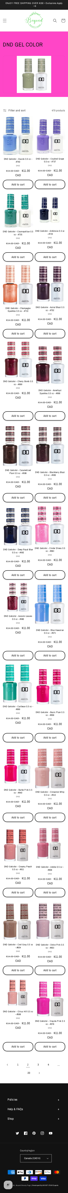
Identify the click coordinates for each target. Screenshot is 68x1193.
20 (29, 1073)
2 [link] (28, 1065)
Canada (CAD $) (32, 1158)
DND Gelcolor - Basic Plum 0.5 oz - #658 (50, 714)
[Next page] (39, 1073)
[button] (5, 20)
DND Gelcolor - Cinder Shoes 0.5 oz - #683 (50, 550)
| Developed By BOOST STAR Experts (44, 1185)
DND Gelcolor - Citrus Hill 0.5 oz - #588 (18, 1013)
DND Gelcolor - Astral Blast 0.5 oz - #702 (50, 309)
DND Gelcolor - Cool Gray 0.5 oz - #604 (18, 946)
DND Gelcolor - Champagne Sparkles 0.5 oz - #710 (17, 310)
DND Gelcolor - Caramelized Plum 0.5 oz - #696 (18, 472)
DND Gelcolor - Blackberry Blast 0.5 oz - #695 (50, 474)
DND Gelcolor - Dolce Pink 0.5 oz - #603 (50, 946)
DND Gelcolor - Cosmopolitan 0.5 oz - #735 (18, 233)
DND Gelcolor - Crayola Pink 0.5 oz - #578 (50, 1023)
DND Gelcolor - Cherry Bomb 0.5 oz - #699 (18, 383)
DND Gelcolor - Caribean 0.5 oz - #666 (18, 708)
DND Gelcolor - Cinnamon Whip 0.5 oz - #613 (50, 793)
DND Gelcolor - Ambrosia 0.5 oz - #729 (50, 232)
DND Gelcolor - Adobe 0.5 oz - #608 (50, 868)
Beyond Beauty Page (23, 1185)
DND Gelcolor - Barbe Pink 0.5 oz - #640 (18, 791)
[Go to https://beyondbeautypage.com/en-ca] (34, 20)
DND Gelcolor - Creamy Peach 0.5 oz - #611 (18, 868)
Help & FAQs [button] (15, 1109)
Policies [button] (13, 1099)
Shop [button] (11, 1119)
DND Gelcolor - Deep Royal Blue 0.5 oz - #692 (18, 551)
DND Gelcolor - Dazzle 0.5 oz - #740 (18, 160)
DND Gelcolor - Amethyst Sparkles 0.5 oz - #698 (50, 392)
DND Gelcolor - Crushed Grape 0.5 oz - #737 (50, 160)
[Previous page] (7, 1065)
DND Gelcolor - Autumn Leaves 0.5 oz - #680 (18, 618)
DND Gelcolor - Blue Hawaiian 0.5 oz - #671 (50, 632)
